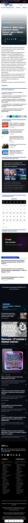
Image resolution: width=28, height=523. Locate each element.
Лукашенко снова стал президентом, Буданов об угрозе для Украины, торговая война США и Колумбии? (14, 105)
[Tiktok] (19, 455)
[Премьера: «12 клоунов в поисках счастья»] (14, 329)
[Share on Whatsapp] (9, 39)
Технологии (7, 374)
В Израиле (12, 127)
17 (3, 216)
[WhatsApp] (14, 455)
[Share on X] (7, 39)
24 (3, 220)
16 (24, 212)
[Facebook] (2, 455)
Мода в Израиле (6, 304)
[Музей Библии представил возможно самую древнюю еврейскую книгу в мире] (23, 316)
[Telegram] (11, 455)
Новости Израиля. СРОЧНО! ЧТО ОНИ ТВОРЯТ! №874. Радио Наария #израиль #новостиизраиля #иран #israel (13, 101)
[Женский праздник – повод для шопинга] (14, 301)
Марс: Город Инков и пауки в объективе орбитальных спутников (12, 377)
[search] (19, 5)
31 (3, 223)
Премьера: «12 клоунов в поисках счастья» (13, 340)
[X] (5, 455)
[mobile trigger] (2, 4)
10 (3, 212)
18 (7, 216)
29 (20, 220)
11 (7, 212)
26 (10, 220)
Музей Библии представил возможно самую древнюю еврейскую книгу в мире (8, 315)
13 (14, 212)
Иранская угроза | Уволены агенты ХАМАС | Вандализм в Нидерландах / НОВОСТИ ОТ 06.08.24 (13, 262)
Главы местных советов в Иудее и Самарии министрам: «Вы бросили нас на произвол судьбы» (13, 392)
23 (24, 216)
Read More (4, 85)
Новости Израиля (6, 309)
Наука (2, 374)
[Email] (15, 39)
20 (14, 216)
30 (24, 220)
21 (17, 216)
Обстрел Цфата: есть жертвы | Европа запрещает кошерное (11, 406)
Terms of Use (5, 2)
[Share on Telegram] (13, 39)
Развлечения (4, 336)
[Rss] (16, 455)
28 (17, 220)
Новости (5, 24)
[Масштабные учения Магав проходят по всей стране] (5, 146)
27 (14, 220)
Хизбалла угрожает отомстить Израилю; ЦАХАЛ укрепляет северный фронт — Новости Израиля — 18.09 (14, 270)
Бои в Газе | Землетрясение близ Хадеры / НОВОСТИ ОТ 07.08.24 (12, 93)
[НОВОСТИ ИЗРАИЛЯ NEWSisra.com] (8, 4)
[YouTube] (8, 455)
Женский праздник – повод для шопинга (12, 306)
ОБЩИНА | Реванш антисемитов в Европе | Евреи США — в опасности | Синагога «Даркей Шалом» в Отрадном (13, 432)
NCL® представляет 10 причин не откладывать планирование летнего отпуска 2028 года (16, 131)
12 (10, 212)
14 (17, 212)
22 (20, 216)
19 (10, 216)
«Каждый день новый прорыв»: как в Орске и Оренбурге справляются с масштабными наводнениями (12, 110)
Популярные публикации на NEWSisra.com (14, 287)
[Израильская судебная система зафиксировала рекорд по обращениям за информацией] (5, 152)
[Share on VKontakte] (11, 39)
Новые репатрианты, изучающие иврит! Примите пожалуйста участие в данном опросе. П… (14, 96)
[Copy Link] (5, 41)
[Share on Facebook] (5, 39)
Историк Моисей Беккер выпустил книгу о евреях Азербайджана (12, 277)
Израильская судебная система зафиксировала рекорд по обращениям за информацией (16, 152)
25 (7, 220)
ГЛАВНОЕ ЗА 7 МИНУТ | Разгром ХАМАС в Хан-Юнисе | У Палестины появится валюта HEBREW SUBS (13, 419)
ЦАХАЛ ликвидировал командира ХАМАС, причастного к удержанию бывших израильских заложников (17, 124)
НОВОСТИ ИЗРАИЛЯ (14, 289)
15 (20, 212)
